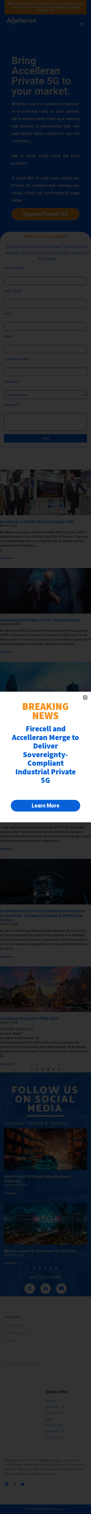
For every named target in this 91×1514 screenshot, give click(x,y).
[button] (85, 697)
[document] (45, 757)
